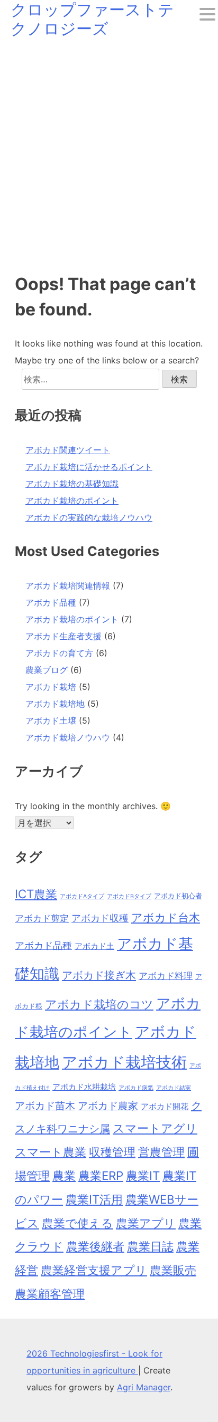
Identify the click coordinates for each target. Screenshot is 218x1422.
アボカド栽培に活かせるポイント (88, 467)
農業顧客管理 (50, 1293)
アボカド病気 (136, 1087)
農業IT (143, 1175)
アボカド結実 (173, 1087)
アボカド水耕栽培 (84, 1087)
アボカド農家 (108, 1105)
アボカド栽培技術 (124, 1062)
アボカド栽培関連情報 (67, 585)
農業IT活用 (94, 1199)
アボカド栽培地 (55, 703)
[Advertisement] (109, 152)
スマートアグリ (155, 1128)
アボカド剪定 (42, 918)
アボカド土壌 (50, 720)
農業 (64, 1175)
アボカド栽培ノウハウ (67, 737)
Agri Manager (143, 1387)
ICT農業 (36, 894)
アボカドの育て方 (59, 653)
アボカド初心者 (178, 895)
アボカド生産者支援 (63, 636)
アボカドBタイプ (129, 896)
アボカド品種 (50, 602)
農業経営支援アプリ (94, 1270)
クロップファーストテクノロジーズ (92, 19)
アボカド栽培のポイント (72, 500)
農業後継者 (95, 1246)
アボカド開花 (164, 1106)
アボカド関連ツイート (67, 450)
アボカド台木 (165, 917)
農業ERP (100, 1175)
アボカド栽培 (50, 686)
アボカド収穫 (100, 918)
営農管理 (161, 1152)
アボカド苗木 (45, 1105)
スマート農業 (50, 1152)
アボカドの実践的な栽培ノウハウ (88, 517)
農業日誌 (150, 1246)
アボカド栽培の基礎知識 (72, 483)
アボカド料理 (166, 976)
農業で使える (77, 1223)
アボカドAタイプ (82, 896)
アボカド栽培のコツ (99, 1004)
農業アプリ (146, 1223)
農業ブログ (46, 670)
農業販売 (173, 1270)
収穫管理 (112, 1152)
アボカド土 (94, 946)
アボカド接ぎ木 (99, 975)
